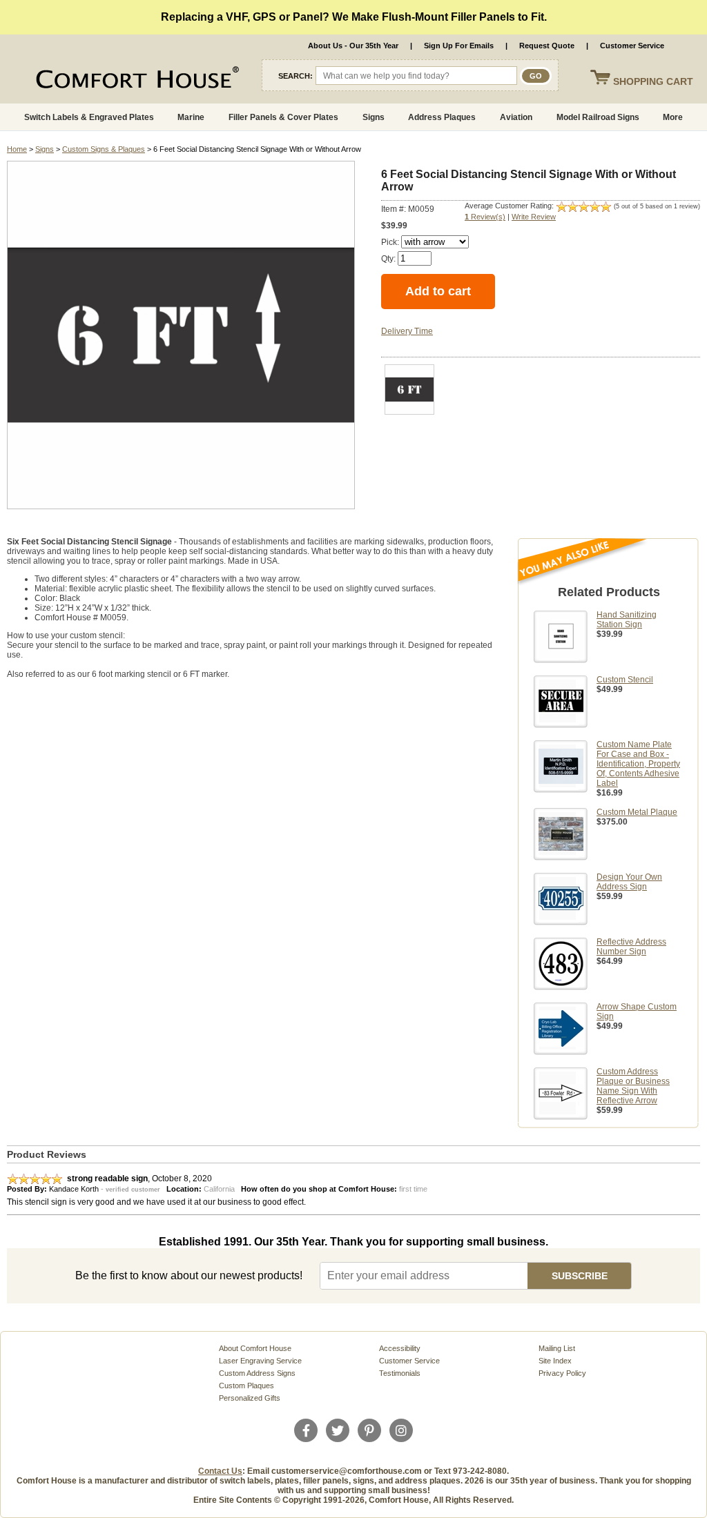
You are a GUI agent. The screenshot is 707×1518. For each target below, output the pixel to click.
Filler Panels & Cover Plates (283, 117)
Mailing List (557, 1348)
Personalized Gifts (249, 1398)
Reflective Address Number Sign (631, 946)
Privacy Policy (562, 1373)
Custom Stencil (625, 679)
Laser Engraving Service (260, 1361)
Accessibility (399, 1348)
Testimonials (399, 1373)
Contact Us (220, 1471)
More (673, 117)
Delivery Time (407, 331)
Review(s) (485, 217)
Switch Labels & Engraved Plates (89, 117)
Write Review (534, 217)
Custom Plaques (246, 1385)
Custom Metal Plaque (637, 812)
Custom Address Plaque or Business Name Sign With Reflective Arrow (633, 1086)
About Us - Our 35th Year (353, 45)
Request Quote (546, 45)
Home (17, 149)
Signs (373, 117)
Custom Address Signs (257, 1373)
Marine (190, 117)
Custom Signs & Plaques (103, 149)
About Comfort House (255, 1348)
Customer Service (632, 45)
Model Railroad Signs (597, 117)
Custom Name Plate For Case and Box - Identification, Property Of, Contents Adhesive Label (638, 764)
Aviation (516, 117)
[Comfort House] (103, 80)
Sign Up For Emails (459, 45)
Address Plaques (442, 117)
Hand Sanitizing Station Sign (627, 619)
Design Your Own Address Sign (629, 881)
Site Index (555, 1361)
